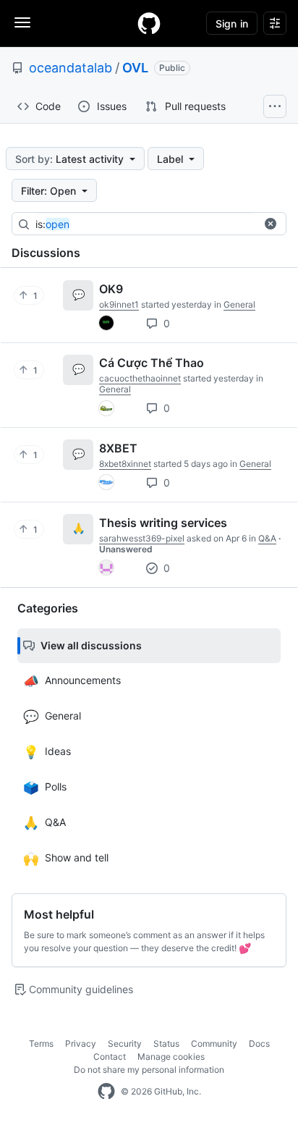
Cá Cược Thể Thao (151, 362)
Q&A (267, 538)
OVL (135, 67)
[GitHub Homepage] (106, 1091)
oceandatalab (70, 67)
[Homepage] (149, 23)
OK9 (111, 289)
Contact (109, 1056)
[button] (270, 223)
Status (166, 1043)
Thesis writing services (163, 522)
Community (214, 1043)
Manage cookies (171, 1056)
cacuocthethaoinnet (140, 378)
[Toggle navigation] (22, 22)
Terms (41, 1043)
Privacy (80, 1043)
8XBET (118, 448)
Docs (259, 1043)
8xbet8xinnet (125, 463)
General (239, 304)
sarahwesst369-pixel (141, 538)
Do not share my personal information (149, 1069)
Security (125, 1043)
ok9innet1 (119, 304)
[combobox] (145, 224)
